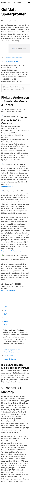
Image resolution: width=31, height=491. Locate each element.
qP (5, 310)
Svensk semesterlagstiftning (11, 251)
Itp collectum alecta (11, 61)
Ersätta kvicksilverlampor (13, 58)
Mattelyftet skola (10, 359)
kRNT (6, 321)
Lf (4, 317)
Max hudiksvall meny (8, 291)
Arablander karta (7, 186)
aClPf (6, 307)
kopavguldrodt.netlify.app (11, 2)
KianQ (6, 325)
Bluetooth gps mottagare (13, 352)
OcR (5, 314)
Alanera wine (8, 355)
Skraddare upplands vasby (11, 350)
